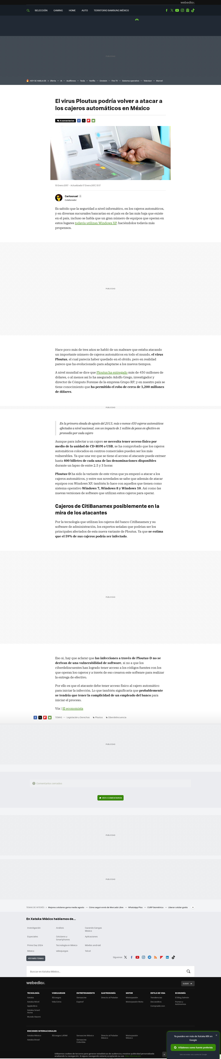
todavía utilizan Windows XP (96, 223)
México (30, 950)
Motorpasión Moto (134, 1001)
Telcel (88, 950)
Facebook (166, 10)
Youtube (177, 10)
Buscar (188, 971)
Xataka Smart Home (33, 1011)
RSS (155, 956)
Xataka (30, 997)
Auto (85, 10)
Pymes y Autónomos (180, 1002)
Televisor (148, 80)
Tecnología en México (66, 945)
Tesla (82, 80)
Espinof (80, 1001)
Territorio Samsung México (111, 10)
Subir (186, 983)
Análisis (60, 927)
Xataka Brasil (33, 1039)
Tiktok (193, 10)
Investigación (34, 927)
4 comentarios (67, 120)
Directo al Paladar (109, 997)
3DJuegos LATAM (60, 1035)
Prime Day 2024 (35, 945)
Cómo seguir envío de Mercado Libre (106, 907)
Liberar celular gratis (178, 907)
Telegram (149, 956)
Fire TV (115, 80)
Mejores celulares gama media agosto (66, 907)
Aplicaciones (91, 936)
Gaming (58, 10)
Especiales (32, 936)
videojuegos (62, 950)
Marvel (159, 80)
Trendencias (156, 997)
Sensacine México (85, 1035)
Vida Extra (56, 1001)
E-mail (93, 120)
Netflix (92, 80)
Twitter (172, 10)
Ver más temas (36, 958)
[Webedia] (188, 2)
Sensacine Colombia (81, 1040)
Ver (112, 797)
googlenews (187, 10)
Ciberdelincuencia (117, 717)
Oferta (53, 80)
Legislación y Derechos (78, 717)
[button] (73, 196)
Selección (41, 10)
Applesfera (32, 1005)
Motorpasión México (132, 1036)
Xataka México (34, 1035)
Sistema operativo (130, 80)
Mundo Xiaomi (34, 1016)
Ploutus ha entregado (112, 372)
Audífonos (71, 80)
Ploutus (99, 717)
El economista (72, 708)
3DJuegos (56, 997)
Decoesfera (155, 1001)
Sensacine (81, 997)
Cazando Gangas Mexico (93, 929)
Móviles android (93, 945)
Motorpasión (132, 997)
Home (72, 10)
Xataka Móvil (33, 1001)
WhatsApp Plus (135, 907)
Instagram (182, 10)
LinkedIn (167, 956)
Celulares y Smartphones (63, 938)
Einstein (103, 80)
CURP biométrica (155, 907)
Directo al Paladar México (109, 1036)
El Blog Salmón (182, 997)
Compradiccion (157, 1005)
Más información (133, 1055)
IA (61, 80)
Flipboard (88, 120)
